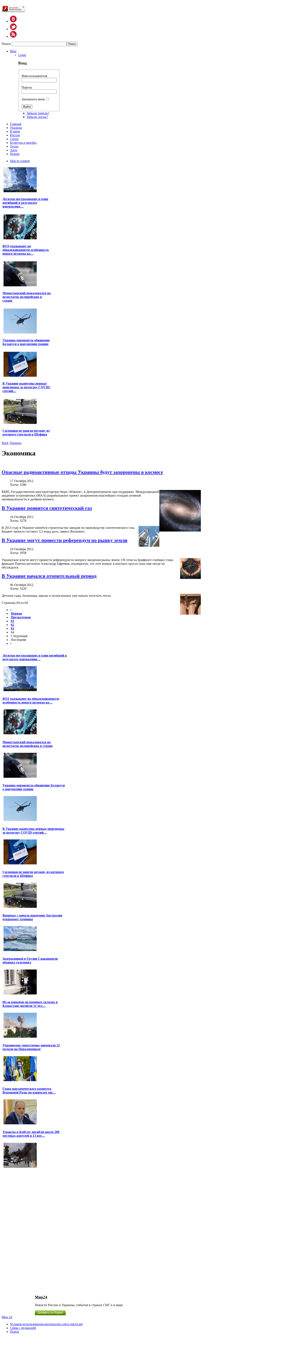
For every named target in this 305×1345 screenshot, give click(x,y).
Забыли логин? (37, 117)
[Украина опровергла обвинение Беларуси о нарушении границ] (20, 333)
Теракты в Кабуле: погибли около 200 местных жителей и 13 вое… (30, 1133)
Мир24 (41, 1297)
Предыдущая (21, 617)
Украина (15, 443)
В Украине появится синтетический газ (47, 508)
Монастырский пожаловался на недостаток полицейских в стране (26, 296)
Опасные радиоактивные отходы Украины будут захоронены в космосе (82, 472)
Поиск (7, 44)
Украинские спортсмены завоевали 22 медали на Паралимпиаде (31, 1047)
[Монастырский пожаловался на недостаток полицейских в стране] (20, 286)
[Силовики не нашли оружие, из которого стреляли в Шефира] (20, 423)
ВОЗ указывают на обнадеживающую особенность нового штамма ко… (25, 249)
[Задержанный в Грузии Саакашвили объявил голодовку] (20, 994)
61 (12, 621)
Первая (16, 613)
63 (12, 628)
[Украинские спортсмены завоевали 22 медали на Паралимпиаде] (20, 1080)
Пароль (27, 87)
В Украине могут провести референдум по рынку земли (64, 540)
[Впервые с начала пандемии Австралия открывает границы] (20, 950)
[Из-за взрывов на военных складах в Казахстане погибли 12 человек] (20, 1037)
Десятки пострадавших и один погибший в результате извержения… (25, 202)
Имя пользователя (34, 76)
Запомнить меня (33, 99)
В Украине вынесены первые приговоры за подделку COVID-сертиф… (26, 387)
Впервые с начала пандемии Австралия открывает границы (32, 917)
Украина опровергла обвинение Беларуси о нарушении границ (26, 342)
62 (12, 624)
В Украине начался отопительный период (49, 576)
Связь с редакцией (23, 1328)
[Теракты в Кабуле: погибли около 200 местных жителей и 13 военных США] (20, 1167)
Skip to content (20, 161)
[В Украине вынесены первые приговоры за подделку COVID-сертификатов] (20, 376)
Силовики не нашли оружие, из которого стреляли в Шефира (26, 432)
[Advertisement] (27, 1231)
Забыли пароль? (38, 113)
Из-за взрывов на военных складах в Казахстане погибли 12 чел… (30, 1004)
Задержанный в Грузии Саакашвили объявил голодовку (30, 960)
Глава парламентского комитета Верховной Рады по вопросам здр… (29, 1090)
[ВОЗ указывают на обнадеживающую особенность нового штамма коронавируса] (20, 239)
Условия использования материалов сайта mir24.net (46, 1324)
